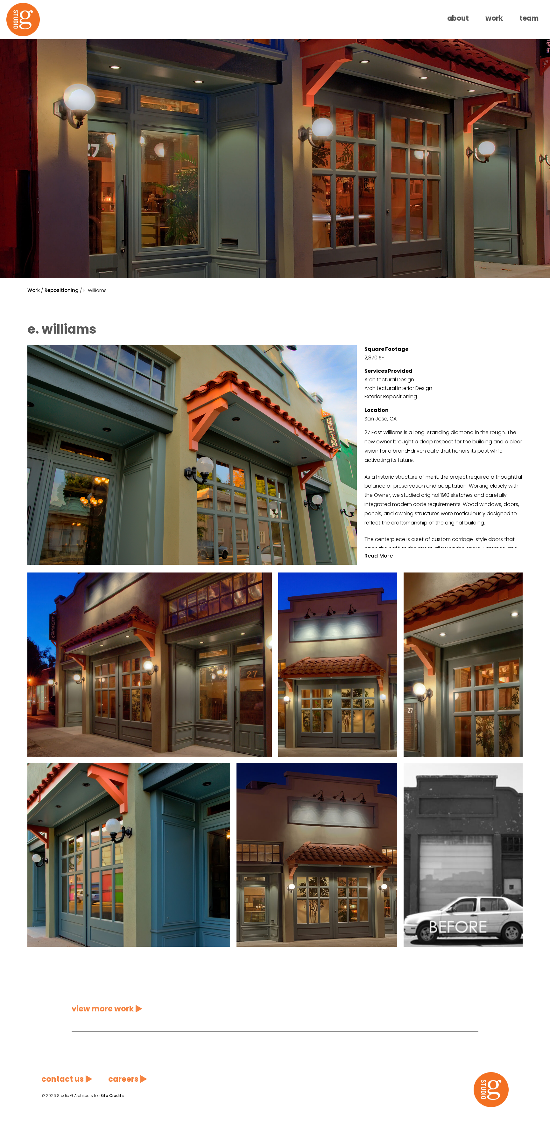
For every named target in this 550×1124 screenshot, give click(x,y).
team (529, 18)
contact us (62, 1079)
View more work (103, 1008)
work (494, 18)
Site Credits (112, 1095)
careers (123, 1079)
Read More (378, 555)
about (458, 18)
